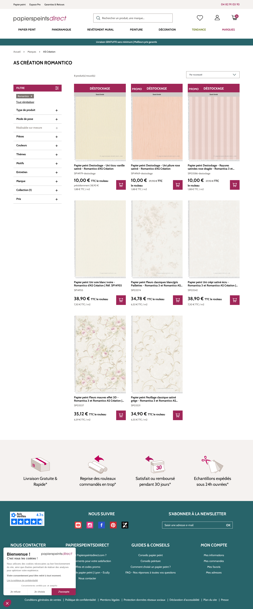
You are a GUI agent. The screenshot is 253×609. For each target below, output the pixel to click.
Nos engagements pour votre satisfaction (87, 561)
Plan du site (210, 599)
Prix (18, 199)
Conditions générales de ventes (43, 599)
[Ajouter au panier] (121, 185)
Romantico (25, 96)
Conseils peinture (151, 561)
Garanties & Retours (54, 4)
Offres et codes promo (87, 566)
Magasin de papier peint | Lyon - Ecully (87, 572)
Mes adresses (214, 572)
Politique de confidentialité (80, 599)
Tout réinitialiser (25, 102)
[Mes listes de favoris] (200, 18)
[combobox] (133, 18)
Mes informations (214, 555)
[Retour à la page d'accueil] (39, 18)
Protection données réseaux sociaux (144, 599)
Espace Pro (35, 4)
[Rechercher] (97, 17)
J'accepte (63, 591)
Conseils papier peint (150, 555)
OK (228, 525)
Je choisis (39, 591)
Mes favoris (213, 566)
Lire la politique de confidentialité (22, 580)
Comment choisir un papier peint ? (151, 566)
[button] (7, 603)
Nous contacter (87, 578)
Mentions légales (110, 599)
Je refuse (15, 591)
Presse (225, 599)
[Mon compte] (217, 18)
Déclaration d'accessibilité (184, 599)
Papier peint (19, 4)
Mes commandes (214, 561)
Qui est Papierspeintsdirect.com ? (87, 555)
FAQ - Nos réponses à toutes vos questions (150, 572)
